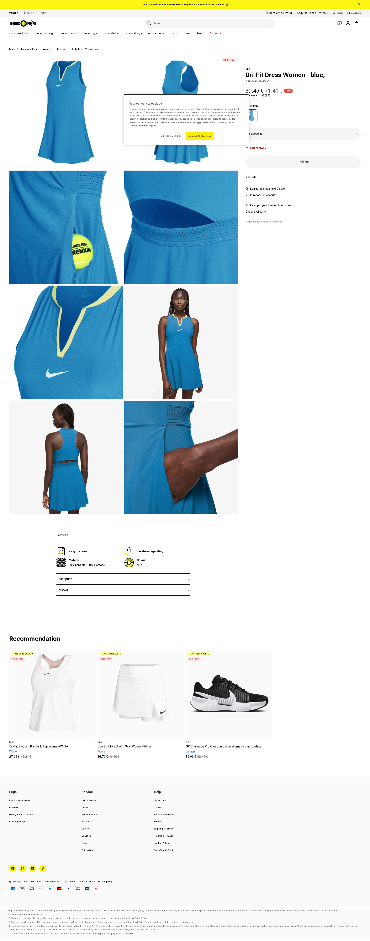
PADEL (43, 13)
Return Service (89, 814)
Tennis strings (133, 33)
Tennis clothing (43, 33)
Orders (85, 807)
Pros (187, 33)
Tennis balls (110, 33)
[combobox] (209, 23)
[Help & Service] (339, 23)
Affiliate (85, 821)
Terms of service (86, 881)
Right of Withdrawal (19, 800)
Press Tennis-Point (163, 850)
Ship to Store (88, 850)
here (199, 122)
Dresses (61, 49)
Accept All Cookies (199, 136)
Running (29, 13)
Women (47, 49)
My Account (160, 800)
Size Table (251, 177)
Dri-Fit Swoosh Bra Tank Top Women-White (38, 746)
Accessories (156, 33)
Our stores (337, 13)
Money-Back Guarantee (21, 814)
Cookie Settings (17, 821)
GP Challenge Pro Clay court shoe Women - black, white (223, 746)
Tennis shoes (67, 33)
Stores (157, 821)
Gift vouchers (354, 13)
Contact (158, 807)
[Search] (149, 23)
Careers (85, 828)
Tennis (13, 13)
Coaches (86, 835)
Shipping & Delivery (164, 828)
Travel (200, 33)
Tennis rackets (18, 33)
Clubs (84, 843)
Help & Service (89, 800)
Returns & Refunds (163, 835)
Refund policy (105, 881)
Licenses (13, 807)
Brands (174, 33)
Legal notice (69, 881)
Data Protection (139, 125)
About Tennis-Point (164, 814)
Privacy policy (52, 881)
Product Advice (162, 843)
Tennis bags (89, 33)
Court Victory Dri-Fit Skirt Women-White (124, 746)
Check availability (256, 211)
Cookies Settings (171, 135)
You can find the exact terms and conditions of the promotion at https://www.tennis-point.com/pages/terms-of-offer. (71, 933)
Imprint (152, 125)
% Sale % (216, 33)
